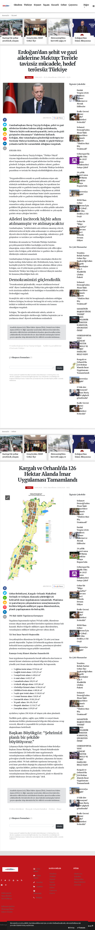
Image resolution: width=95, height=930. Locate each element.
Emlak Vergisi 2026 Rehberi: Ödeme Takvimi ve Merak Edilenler (83, 98)
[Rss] (22, 880)
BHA (19, 150)
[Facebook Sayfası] (2, 880)
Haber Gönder (7, 912)
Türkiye (28, 5)
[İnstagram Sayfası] (10, 880)
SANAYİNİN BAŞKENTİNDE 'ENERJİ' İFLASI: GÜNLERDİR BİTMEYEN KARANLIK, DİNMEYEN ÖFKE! (84, 320)
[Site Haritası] (2, 885)
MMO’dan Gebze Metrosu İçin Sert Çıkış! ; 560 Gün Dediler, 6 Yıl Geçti (83, 208)
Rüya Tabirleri (79, 882)
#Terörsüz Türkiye (16, 348)
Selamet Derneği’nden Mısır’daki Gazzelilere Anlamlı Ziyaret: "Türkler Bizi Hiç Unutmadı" (83, 138)
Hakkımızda (6, 893)
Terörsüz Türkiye (47, 167)
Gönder (59, 368)
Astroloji (77, 885)
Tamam (82, 928)
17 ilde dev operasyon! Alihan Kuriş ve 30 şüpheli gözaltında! (83, 392)
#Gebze (52, 809)
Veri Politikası (6, 899)
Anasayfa (5, 15)
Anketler (77, 876)
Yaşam (46, 5)
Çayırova (72, 5)
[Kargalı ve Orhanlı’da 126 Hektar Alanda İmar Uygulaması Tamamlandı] (33, 537)
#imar (59, 809)
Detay (72, 928)
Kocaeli (55, 5)
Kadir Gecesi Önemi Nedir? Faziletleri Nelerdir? (83, 116)
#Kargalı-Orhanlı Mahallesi (36, 809)
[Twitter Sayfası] (6, 880)
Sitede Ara (78, 874)
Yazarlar (39, 882)
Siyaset (37, 5)
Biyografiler (79, 879)
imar (24, 624)
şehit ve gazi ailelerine (36, 161)
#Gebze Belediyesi (16, 809)
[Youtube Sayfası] (14, 880)
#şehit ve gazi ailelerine (52, 346)
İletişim (39, 898)
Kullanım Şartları (8, 906)
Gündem (18, 5)
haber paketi (5, 927)
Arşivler (39, 887)
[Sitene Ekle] (6, 885)
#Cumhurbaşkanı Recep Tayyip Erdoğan (25, 346)
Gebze (64, 5)
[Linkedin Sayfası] (18, 880)
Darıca (52, 893)
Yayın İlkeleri (6, 896)
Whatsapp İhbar (7, 909)
